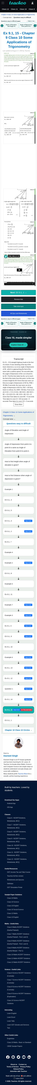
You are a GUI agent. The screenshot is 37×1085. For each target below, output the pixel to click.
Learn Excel (11, 1017)
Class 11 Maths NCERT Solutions (18, 958)
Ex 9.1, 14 (18, 699)
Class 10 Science (13, 902)
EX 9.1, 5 (8, 510)
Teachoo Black (23, 774)
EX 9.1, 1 (8, 720)
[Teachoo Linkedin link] (29, 1057)
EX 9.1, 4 (8, 500)
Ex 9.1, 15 (18, 710)
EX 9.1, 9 (18, 636)
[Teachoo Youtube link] (24, 1057)
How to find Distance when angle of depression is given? (18, 477)
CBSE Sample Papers (14, 1046)
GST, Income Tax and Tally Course (18, 872)
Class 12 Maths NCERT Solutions (18, 962)
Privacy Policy (25, 1067)
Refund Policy (18, 1069)
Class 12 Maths (12, 913)
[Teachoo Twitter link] (19, 1057)
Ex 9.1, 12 (18, 678)
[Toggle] (3, 3)
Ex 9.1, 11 (8, 594)
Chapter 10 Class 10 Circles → (18, 730)
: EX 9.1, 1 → (18, 292)
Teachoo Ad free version (15, 876)
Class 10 (23, 9)
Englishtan (10, 1038)
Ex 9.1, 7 (8, 542)
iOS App (10, 807)
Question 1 (18, 689)
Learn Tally (11, 1021)
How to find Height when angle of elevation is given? (17, 463)
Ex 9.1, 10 (8, 647)
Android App (11, 803)
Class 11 (14, 9)
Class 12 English (13, 917)
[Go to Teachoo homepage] (17, 3)
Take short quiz (18, 306)
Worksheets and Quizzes (15, 880)
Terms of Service (13, 1067)
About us (14, 1064)
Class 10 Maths (12, 898)
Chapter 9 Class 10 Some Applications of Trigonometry (18, 14)
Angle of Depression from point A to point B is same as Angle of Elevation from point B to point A (18, 447)
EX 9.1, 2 (18, 531)
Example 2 (18, 563)
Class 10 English (13, 906)
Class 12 (5, 9)
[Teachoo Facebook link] (8, 1057)
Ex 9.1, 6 (18, 626)
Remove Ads (18, 299)
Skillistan (10, 883)
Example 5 (9, 584)
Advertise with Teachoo (18, 1071)
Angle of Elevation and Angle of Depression (16, 432)
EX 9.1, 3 (18, 521)
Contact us (23, 1064)
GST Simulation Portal (14, 887)
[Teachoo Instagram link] (13, 1057)
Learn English (12, 1013)
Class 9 (32, 9)
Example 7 (18, 605)
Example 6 (18, 657)
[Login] (32, 3)
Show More (18, 404)
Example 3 (18, 615)
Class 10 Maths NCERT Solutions (18, 954)
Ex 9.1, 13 (18, 668)
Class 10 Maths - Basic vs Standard (19, 1042)
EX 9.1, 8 (8, 573)
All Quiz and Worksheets (18, 313)
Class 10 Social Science (15, 909)
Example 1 (9, 489)
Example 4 (9, 552)
